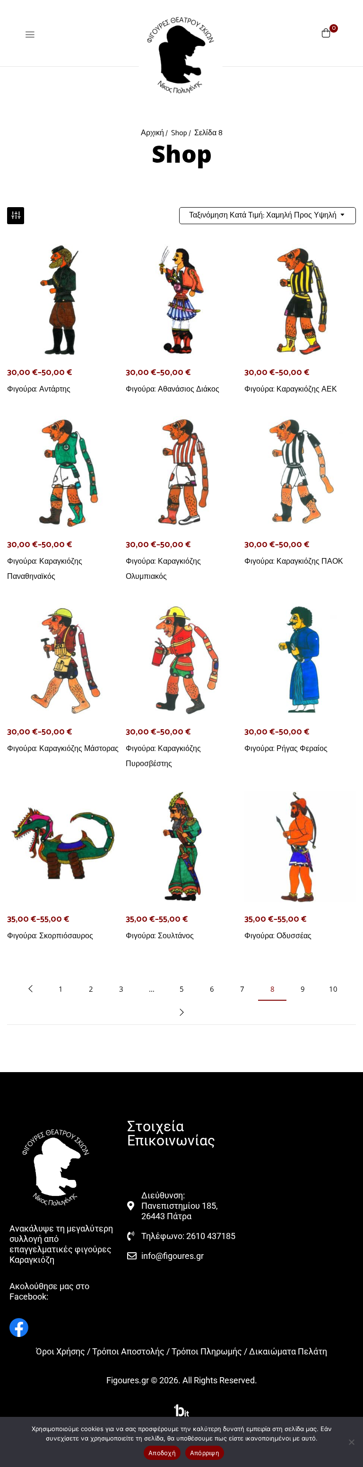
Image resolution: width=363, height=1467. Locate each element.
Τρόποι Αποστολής (128, 1351)
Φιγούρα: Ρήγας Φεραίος (286, 748)
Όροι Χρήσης (60, 1351)
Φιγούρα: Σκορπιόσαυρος (50, 935)
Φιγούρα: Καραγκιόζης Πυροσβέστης (163, 756)
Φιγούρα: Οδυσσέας (277, 935)
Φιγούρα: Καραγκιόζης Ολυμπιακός (163, 569)
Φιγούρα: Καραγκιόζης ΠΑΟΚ (293, 561)
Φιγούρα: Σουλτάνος (160, 935)
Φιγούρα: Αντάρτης (38, 388)
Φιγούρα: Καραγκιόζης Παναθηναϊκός (44, 569)
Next (181, 1012)
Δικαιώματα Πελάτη (288, 1351)
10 (333, 989)
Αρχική (152, 133)
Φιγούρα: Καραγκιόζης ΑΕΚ (290, 388)
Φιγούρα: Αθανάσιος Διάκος (172, 388)
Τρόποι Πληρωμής (207, 1351)
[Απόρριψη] (351, 1442)
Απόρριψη (204, 1453)
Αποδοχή (162, 1453)
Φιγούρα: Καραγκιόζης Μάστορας (63, 748)
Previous (30, 989)
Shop (179, 133)
